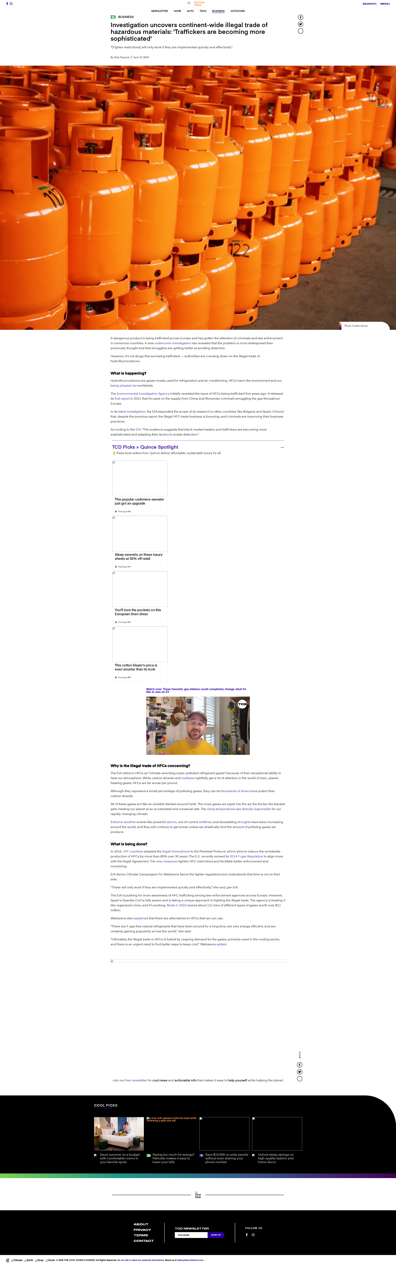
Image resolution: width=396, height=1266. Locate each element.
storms (172, 822)
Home (177, 11)
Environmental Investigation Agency (143, 393)
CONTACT (144, 1241)
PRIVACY (142, 1230)
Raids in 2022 (177, 905)
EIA (138, 429)
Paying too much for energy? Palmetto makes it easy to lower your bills (173, 1158)
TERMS (141, 1235)
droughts (244, 822)
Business (218, 11)
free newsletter (136, 1080)
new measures (167, 861)
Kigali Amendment (176, 851)
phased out (128, 385)
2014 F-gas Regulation (246, 856)
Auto (190, 11)
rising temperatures (221, 809)
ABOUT (141, 1224)
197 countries (133, 851)
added (221, 944)
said (222, 887)
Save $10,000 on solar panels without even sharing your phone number (226, 1158)
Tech (203, 11)
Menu (385, 3)
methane (188, 778)
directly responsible (256, 809)
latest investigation (131, 411)
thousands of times (235, 791)
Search (369, 3)
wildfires (205, 822)
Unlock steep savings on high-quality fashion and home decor (276, 1158)
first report (122, 398)
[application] (198, 726)
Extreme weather (123, 822)
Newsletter (159, 11)
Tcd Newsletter (192, 1228)
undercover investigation (173, 343)
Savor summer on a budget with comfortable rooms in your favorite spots (120, 1158)
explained (141, 918)
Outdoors (237, 11)
